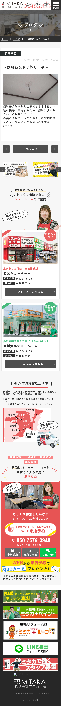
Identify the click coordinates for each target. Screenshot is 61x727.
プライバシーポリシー (22, 693)
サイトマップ (43, 693)
